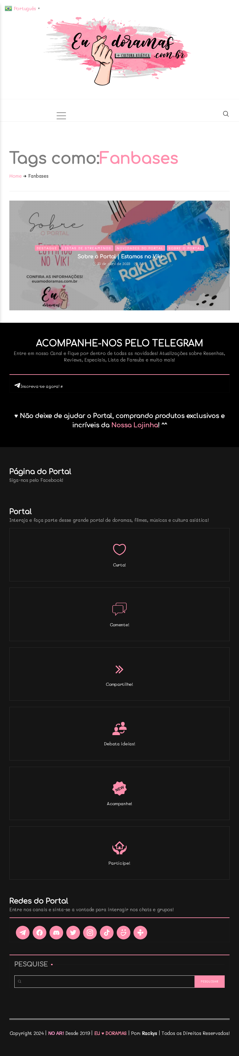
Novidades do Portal (140, 248)
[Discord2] (56, 932)
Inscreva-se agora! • (41, 386)
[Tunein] (140, 932)
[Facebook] (39, 932)
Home (15, 176)
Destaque (47, 248)
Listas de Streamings (87, 248)
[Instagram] (90, 932)
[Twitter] (73, 932)
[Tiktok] (106, 932)
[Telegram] (22, 932)
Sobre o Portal (185, 248)
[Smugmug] (123, 932)
